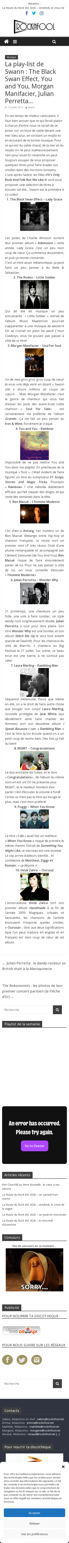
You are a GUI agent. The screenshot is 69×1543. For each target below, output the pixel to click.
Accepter (34, 1513)
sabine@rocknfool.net (50, 1419)
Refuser (34, 1523)
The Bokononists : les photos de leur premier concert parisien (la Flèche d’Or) (32, 991)
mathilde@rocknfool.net (44, 1426)
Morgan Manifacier (42, 394)
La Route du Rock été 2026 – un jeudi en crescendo (34, 1214)
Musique (11, 57)
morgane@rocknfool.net (45, 1430)
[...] (58, 1434)
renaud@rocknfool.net (41, 1434)
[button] (63, 1467)
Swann (31, 107)
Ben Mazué (13, 536)
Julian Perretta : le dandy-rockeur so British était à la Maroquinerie (34, 966)
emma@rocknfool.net (40, 1423)
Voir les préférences (34, 1534)
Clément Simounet (18, 555)
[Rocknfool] (34, 27)
